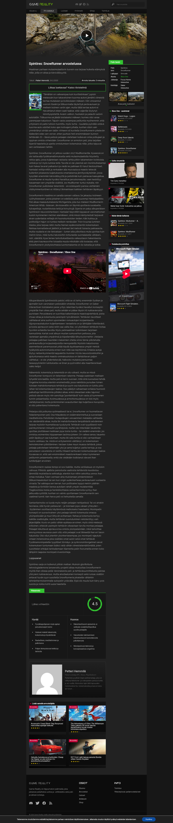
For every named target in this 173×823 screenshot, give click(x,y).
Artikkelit (79, 11)
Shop (92, 11)
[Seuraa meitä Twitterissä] (80, 4)
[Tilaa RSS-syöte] (87, 4)
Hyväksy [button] (149, 819)
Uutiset (64, 11)
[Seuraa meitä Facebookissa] (84, 4)
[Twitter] (37, 803)
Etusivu (33, 11)
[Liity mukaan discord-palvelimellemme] (76, 4)
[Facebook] (44, 803)
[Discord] (31, 803)
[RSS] (51, 803)
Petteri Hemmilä (42, 80)
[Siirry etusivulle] (41, 4)
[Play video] (86, 35)
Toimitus (105, 11)
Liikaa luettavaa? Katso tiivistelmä (67, 87)
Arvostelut (49, 11)
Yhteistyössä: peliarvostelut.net (127, 792)
